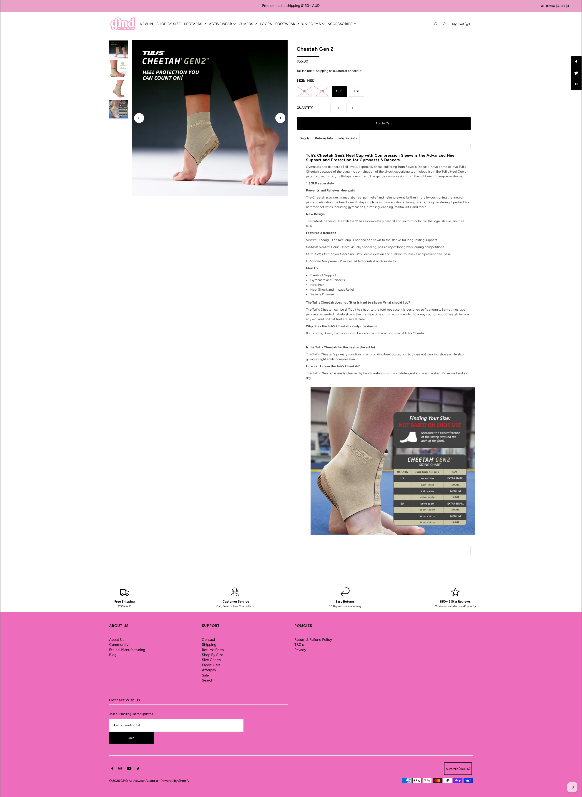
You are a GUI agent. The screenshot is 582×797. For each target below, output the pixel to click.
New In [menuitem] (146, 24)
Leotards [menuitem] (193, 24)
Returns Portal (213, 650)
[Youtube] (129, 769)
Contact (208, 639)
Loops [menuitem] (266, 24)
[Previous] (139, 118)
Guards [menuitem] (246, 24)
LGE (357, 91)
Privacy (300, 650)
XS (304, 91)
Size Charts (211, 660)
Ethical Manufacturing (127, 650)
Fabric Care (211, 665)
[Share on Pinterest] (576, 84)
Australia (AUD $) (555, 6)
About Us (116, 639)
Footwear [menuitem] (285, 24)
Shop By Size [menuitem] (168, 24)
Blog (112, 655)
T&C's (299, 644)
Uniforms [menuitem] (311, 24)
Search (207, 680)
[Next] (280, 118)
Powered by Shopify (175, 781)
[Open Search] (436, 24)
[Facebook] (112, 769)
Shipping (322, 71)
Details (304, 138)
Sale (205, 675)
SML (322, 91)
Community (118, 644)
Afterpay (209, 670)
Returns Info (324, 138)
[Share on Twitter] (576, 73)
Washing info (348, 138)
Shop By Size (212, 655)
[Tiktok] (138, 769)
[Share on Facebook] (576, 62)
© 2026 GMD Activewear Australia (133, 781)
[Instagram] (120, 769)
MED (339, 91)
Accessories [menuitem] (340, 24)
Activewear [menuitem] (220, 24)
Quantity (305, 108)
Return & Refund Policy (313, 639)
